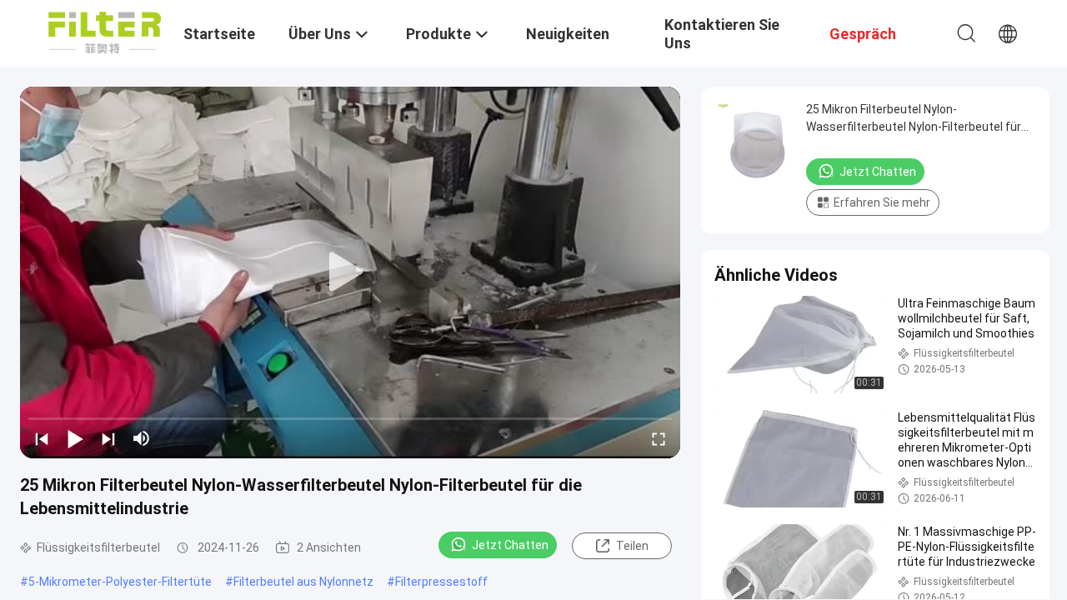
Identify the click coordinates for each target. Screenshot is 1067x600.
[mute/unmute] (141, 438)
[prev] (41, 438)
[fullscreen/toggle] (658, 438)
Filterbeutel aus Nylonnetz (303, 581)
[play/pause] (75, 438)
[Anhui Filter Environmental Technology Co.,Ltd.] (104, 31)
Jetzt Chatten (510, 545)
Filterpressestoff (441, 581)
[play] (350, 272)
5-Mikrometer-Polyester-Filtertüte (120, 581)
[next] (108, 438)
